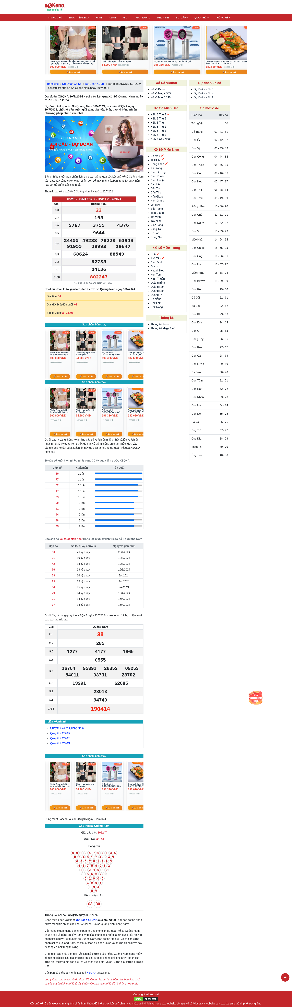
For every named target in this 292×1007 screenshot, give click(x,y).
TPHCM (156, 160)
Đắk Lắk (156, 303)
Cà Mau (156, 156)
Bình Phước (158, 176)
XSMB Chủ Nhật (161, 138)
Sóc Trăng (157, 208)
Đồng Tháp (158, 164)
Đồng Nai (156, 237)
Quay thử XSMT (60, 738)
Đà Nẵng (156, 299)
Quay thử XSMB (60, 733)
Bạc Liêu (156, 184)
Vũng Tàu (156, 229)
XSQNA (91, 972)
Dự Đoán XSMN (204, 93)
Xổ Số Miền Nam (166, 149)
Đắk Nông (157, 307)
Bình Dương (158, 172)
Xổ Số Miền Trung (166, 248)
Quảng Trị (156, 294)
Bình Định (157, 262)
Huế (153, 254)
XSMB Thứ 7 (158, 134)
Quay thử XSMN (60, 743)
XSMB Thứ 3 (158, 118)
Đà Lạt (155, 233)
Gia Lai (155, 266)
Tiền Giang (157, 212)
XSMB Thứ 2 (159, 114)
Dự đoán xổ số (209, 83)
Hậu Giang (157, 196)
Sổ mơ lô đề (209, 108)
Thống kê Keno (160, 324)
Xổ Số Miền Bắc (166, 108)
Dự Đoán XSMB (203, 89)
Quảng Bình (158, 282)
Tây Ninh (156, 221)
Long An (156, 204)
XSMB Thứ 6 (158, 130)
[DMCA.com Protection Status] (146, 998)
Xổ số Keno (158, 89)
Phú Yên (156, 258)
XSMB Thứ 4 (158, 122)
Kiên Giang (157, 200)
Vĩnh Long (157, 225)
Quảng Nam (158, 286)
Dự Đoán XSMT (203, 97)
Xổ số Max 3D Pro (161, 97)
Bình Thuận (158, 180)
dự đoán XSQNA (87, 919)
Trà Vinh (156, 216)
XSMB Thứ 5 (158, 126)
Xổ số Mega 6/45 (161, 93)
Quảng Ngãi (158, 290)
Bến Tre (155, 188)
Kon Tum (156, 274)
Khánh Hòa (157, 270)
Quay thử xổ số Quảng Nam (67, 728)
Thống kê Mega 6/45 (163, 328)
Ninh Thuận (158, 278)
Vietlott (197, 1003)
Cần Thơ (156, 192)
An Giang (156, 168)
